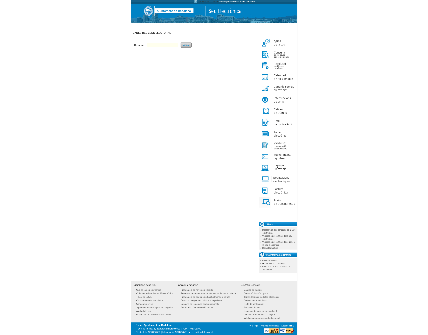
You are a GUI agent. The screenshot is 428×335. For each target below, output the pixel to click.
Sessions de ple (251, 307)
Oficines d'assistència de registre (260, 314)
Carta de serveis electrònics (149, 300)
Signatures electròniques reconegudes (154, 307)
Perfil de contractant (253, 304)
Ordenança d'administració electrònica (154, 293)
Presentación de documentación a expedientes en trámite (208, 293)
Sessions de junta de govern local (260, 311)
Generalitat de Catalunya (273, 263)
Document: (139, 45)
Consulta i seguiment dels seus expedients (201, 300)
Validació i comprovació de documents (262, 318)
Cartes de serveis (144, 304)
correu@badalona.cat (201, 332)
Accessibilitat (287, 325)
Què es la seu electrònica (148, 290)
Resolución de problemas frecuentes (154, 314)
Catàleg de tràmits (253, 290)
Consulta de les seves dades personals (200, 304)
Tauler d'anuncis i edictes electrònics (262, 297)
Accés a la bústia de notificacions (197, 307)
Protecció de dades (269, 325)
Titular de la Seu (144, 297)
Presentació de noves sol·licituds (197, 290)
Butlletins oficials (270, 260)
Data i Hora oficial (270, 248)
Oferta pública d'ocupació (256, 293)
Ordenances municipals (255, 300)
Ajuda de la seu (143, 311)
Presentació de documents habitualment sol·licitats (205, 297)
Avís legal (253, 325)
